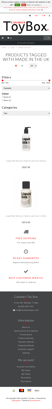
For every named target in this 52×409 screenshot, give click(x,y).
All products (26, 381)
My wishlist (26, 378)
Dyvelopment (35, 400)
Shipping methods (26, 346)
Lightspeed (16, 400)
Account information (26, 367)
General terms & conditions (26, 331)
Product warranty (26, 338)
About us (26, 327)
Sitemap (26, 353)
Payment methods (26, 342)
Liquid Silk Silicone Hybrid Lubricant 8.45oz (26, 161)
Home (4, 47)
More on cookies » (34, 5)
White (7, 100)
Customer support (26, 349)
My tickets (26, 374)
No (24, 5)
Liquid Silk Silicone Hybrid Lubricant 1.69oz (26, 216)
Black (7, 97)
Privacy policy (26, 335)
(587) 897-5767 (27, 306)
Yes (17, 5)
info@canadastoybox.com (27, 310)
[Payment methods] (14, 390)
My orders (26, 370)
